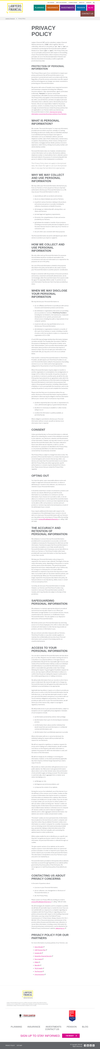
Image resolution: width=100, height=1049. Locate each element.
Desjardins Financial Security (43, 956)
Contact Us (87, 14)
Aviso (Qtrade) (39, 947)
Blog (90, 8)
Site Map (19, 1045)
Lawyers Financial (10, 18)
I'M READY (70, 1036)
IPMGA (37, 962)
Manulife (37, 965)
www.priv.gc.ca (60, 928)
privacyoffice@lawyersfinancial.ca (48, 519)
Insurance (52, 8)
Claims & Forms (73, 2)
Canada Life (38, 953)
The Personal (38, 971)
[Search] (93, 2)
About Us (81, 2)
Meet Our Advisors (61, 2)
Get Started (51, 2)
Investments (67, 8)
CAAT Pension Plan (40, 950)
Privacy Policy (10, 1045)
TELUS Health (38, 968)
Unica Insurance (39, 974)
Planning (39, 8)
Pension (81, 8)
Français (88, 2)
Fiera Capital (38, 959)
